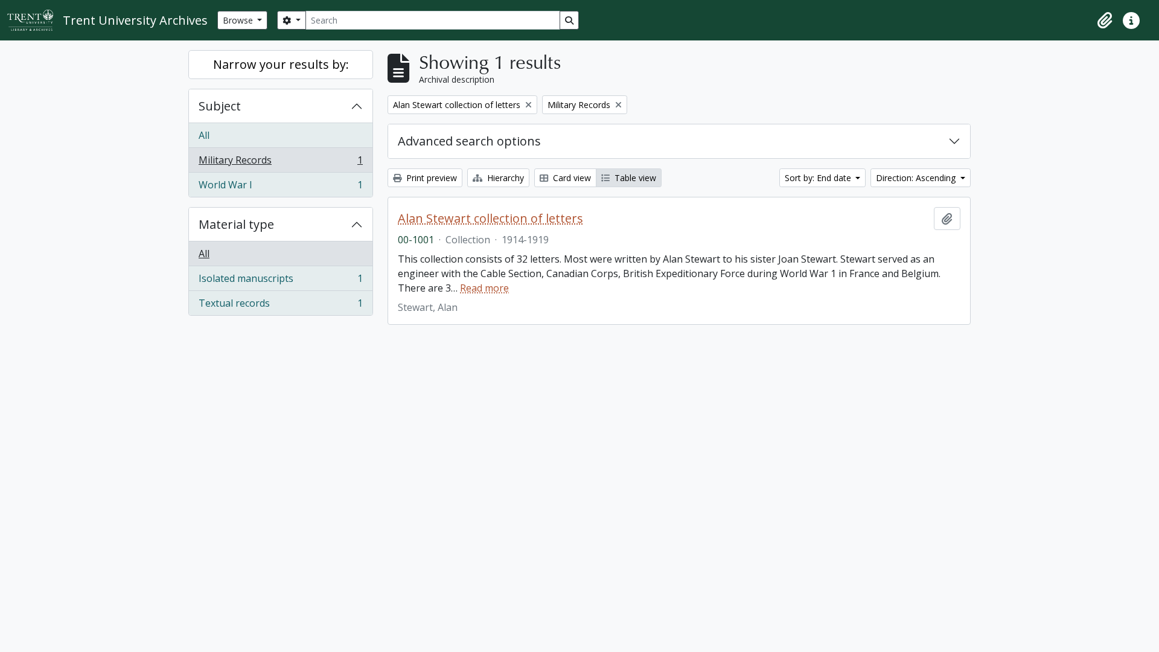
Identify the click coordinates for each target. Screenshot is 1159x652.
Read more (484, 288)
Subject (220, 106)
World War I (280, 187)
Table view (634, 178)
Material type (236, 224)
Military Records (280, 163)
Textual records (280, 305)
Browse (239, 20)
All (204, 135)
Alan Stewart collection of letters (490, 218)
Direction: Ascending (917, 178)
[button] (1104, 20)
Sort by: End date (819, 178)
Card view (571, 178)
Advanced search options (469, 141)
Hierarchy (504, 178)
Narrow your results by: (281, 64)
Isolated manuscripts (280, 281)
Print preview (430, 178)
